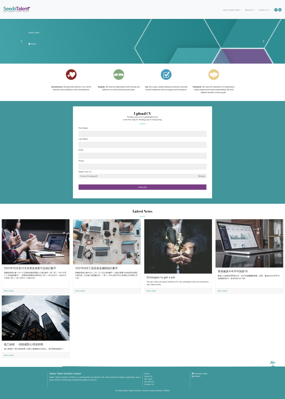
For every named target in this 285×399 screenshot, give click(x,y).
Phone (81, 161)
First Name (83, 128)
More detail (9, 291)
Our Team (148, 379)
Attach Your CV (85, 172)
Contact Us (263, 10)
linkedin (196, 376)
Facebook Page (200, 373)
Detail (33, 44)
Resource (249, 10)
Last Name (83, 139)
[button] (21, 41)
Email (81, 150)
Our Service (149, 381)
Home (146, 373)
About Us (148, 376)
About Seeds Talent (231, 10)
